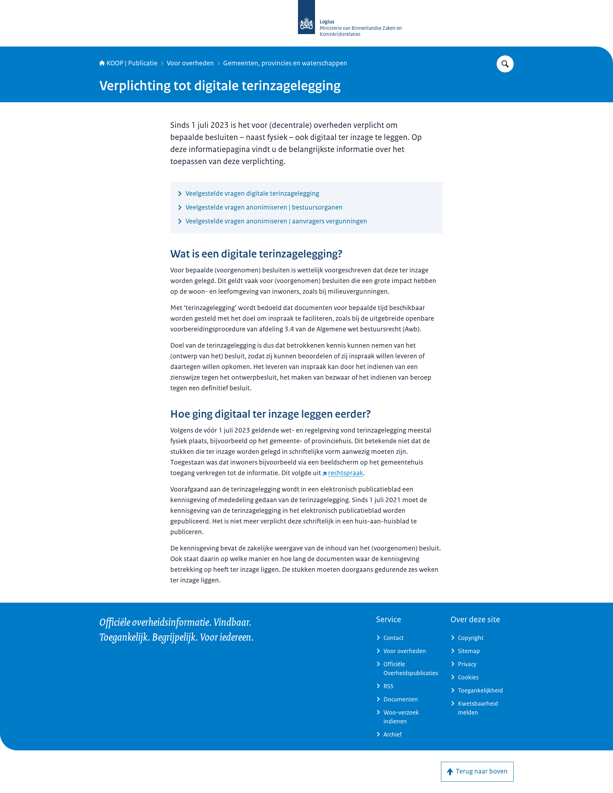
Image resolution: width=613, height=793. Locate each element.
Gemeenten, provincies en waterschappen (285, 63)
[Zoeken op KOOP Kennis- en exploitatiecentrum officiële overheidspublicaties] (505, 63)
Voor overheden (190, 63)
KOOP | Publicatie (132, 63)
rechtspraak (345, 473)
